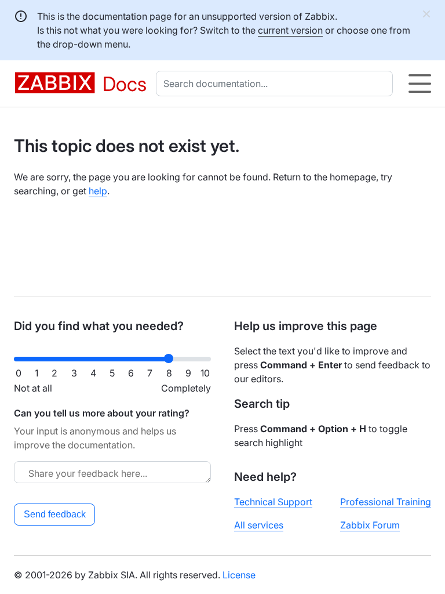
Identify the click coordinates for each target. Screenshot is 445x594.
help (98, 191)
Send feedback (55, 514)
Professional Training (385, 502)
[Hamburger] (419, 83)
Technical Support (273, 502)
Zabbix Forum (370, 525)
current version (290, 30)
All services (258, 525)
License (239, 575)
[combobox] (276, 84)
